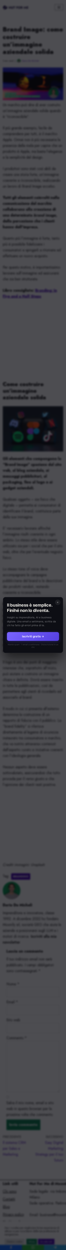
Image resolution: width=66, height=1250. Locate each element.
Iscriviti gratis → (33, 636)
